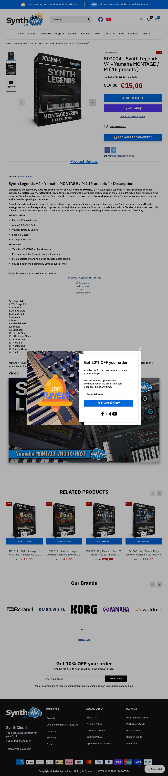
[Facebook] (102, 413)
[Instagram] (108, 413)
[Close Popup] (140, 349)
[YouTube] (114, 413)
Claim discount (109, 403)
